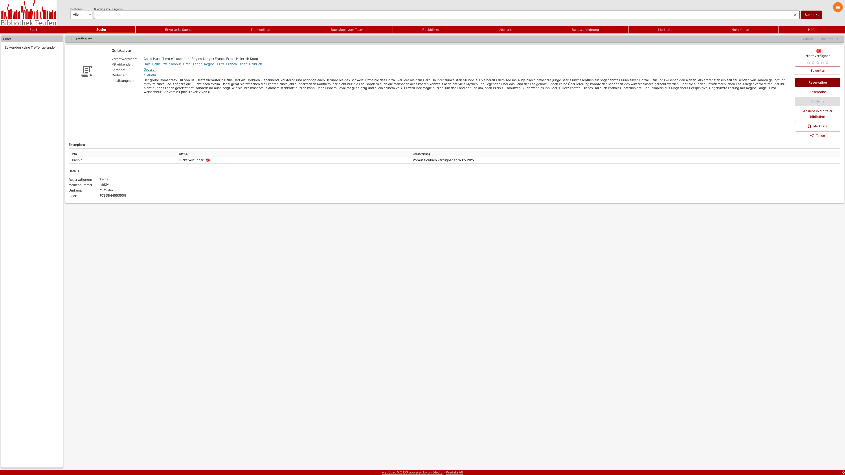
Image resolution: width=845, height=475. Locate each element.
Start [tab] (33, 30)
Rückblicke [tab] (430, 30)
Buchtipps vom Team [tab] (347, 30)
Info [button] (74, 153)
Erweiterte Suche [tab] (178, 30)
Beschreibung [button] (421, 153)
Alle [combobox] (76, 14)
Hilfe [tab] (811, 30)
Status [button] (183, 153)
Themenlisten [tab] (261, 30)
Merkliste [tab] (665, 30)
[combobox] (441, 15)
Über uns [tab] (505, 30)
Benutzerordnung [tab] (585, 30)
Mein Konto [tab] (740, 30)
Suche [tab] (101, 30)
